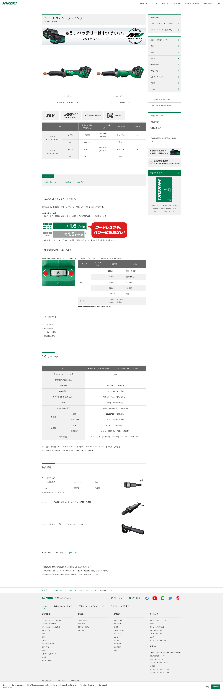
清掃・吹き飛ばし (83, 627)
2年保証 (152, 666)
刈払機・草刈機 (119, 630)
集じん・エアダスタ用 (157, 627)
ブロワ (44, 640)
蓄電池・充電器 (47, 660)
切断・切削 (81, 630)
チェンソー (117, 634)
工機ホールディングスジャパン (90, 606)
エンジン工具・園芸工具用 (158, 640)
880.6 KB (73, 553)
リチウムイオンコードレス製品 (51, 620)
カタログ (80, 182)
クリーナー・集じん (48, 644)
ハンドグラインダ (85, 590)
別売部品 (68, 182)
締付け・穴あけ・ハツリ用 (158, 620)
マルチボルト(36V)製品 (49, 623)
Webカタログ (75, 681)
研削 (70, 590)
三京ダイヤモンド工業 (119, 606)
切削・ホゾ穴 (46, 650)
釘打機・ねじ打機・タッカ (50, 654)
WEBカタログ (156, 128)
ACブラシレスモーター (157, 659)
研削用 (152, 623)
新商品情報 (155, 17)
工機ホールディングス (62, 606)
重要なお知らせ (47, 681)
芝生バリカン (118, 623)
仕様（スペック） (51, 182)
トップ (44, 590)
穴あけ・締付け (83, 620)
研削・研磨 (81, 623)
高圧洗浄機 (117, 644)
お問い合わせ (208, 3)
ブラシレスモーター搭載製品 (51, 627)
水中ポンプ (117, 650)
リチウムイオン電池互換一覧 (161, 105)
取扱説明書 (155, 122)
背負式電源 (117, 647)
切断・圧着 (45, 647)
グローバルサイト (119, 598)
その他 (44, 657)
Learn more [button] (7, 688)
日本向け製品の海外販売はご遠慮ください (164, 139)
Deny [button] (207, 687)
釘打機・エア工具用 (156, 634)
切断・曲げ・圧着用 (156, 630)
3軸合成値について (157, 116)
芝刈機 (116, 627)
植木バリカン (118, 620)
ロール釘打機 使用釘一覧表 (161, 99)
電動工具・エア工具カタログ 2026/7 (164, 206)
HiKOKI (45, 606)
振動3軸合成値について (157, 656)
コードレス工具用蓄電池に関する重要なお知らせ (165, 652)
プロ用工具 (58, 590)
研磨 (43, 637)
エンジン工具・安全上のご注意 (159, 669)
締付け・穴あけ (47, 630)
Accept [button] (216, 687)
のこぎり (116, 640)
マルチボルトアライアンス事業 (159, 672)
